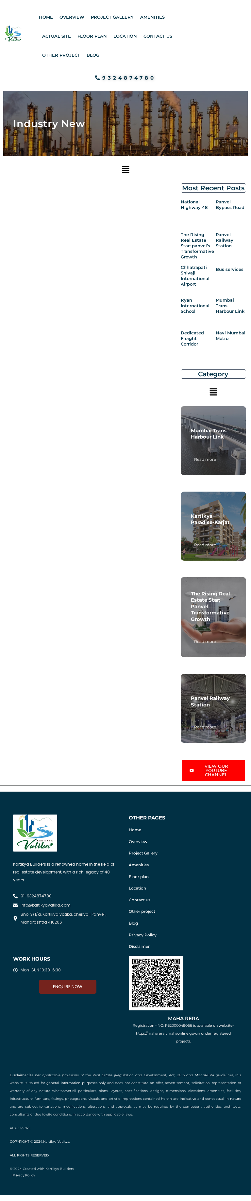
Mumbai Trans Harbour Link (230, 305)
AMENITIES (152, 17)
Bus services (229, 269)
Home (135, 829)
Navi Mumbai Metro (230, 335)
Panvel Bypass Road (230, 204)
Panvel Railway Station (224, 240)
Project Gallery (143, 853)
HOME (46, 17)
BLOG (93, 55)
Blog (133, 923)
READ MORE (20, 1128)
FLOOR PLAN (92, 36)
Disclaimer (139, 946)
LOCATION (125, 36)
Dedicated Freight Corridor (192, 338)
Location (137, 888)
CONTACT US (157, 36)
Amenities (139, 864)
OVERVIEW (71, 17)
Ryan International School (195, 305)
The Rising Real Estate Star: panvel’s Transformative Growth (197, 245)
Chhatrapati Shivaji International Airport (195, 276)
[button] (125, 170)
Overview (138, 841)
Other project (142, 911)
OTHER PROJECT (61, 55)
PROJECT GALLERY (112, 17)
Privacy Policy (143, 934)
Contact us (139, 899)
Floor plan (139, 876)
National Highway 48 (194, 204)
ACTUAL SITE (56, 36)
